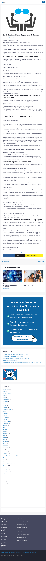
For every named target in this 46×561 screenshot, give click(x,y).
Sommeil (4, 485)
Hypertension (5, 441)
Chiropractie (5, 417)
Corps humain (5, 423)
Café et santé (5, 413)
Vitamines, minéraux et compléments (10, 501)
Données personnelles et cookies (27, 552)
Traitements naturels (7, 499)
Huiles (4, 439)
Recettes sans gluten (7, 479)
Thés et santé (5, 497)
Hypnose (4, 443)
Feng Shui (5, 437)
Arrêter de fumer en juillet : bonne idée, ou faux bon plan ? (14, 356)
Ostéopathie (5, 467)
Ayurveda (5, 407)
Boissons (4, 411)
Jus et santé (5, 451)
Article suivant (41, 261)
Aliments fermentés (6, 393)
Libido (4, 457)
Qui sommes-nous (4, 552)
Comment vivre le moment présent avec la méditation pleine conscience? (12, 285)
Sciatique (4, 483)
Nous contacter (11, 552)
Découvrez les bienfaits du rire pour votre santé (32, 284)
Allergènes (5, 395)
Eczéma (4, 431)
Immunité (5, 445)
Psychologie (12, 37)
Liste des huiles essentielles (22, 527)
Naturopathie (5, 465)
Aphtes (4, 397)
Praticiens (5, 475)
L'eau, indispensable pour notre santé (10, 455)
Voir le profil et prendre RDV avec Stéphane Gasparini (13, 252)
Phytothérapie (6, 471)
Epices (4, 435)
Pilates (4, 473)
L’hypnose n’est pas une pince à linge (10, 360)
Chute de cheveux (6, 421)
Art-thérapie (5, 401)
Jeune (4, 449)
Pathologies (5, 469)
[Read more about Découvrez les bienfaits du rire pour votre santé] (33, 275)
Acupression (5, 391)
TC (3, 495)
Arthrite (4, 403)
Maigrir (4, 459)
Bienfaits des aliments (7, 409)
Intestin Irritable (6, 447)
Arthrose (4, 405)
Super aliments (6, 491)
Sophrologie (5, 487)
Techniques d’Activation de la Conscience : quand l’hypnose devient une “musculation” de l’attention (22, 362)
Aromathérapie (6, 399)
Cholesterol (5, 419)
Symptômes (5, 493)
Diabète (4, 427)
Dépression (5, 425)
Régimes (4, 481)
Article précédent (5, 261)
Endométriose (5, 433)
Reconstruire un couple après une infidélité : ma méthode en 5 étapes (16, 358)
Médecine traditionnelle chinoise (9, 461)
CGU (35, 552)
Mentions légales (18, 552)
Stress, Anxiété (6, 489)
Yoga (4, 503)
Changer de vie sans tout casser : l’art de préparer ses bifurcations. (15, 354)
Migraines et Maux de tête (8, 463)
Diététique (5, 429)
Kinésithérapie (6, 453)
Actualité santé (6, 37)
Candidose (5, 415)
